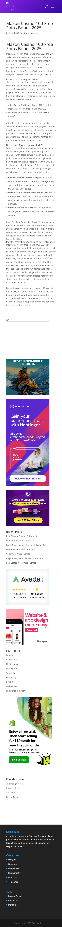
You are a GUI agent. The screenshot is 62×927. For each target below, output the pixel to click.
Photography (12, 668)
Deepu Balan (12, 797)
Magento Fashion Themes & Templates (25, 558)
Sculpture (11, 681)
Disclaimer (13, 904)
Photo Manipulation (15, 690)
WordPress (13, 877)
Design (9, 655)
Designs (12, 859)
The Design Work (14, 783)
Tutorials (10, 673)
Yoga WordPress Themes (18, 553)
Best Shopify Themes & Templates (22, 536)
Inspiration (11, 659)
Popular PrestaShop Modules (20, 540)
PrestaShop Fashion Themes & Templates (26, 545)
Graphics (12, 864)
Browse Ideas (12, 788)
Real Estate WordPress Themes (21, 562)
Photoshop (11, 677)
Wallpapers (11, 686)
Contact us (13, 900)
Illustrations (12, 664)
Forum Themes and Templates (21, 549)
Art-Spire (10, 792)
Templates (13, 881)
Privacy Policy (14, 896)
